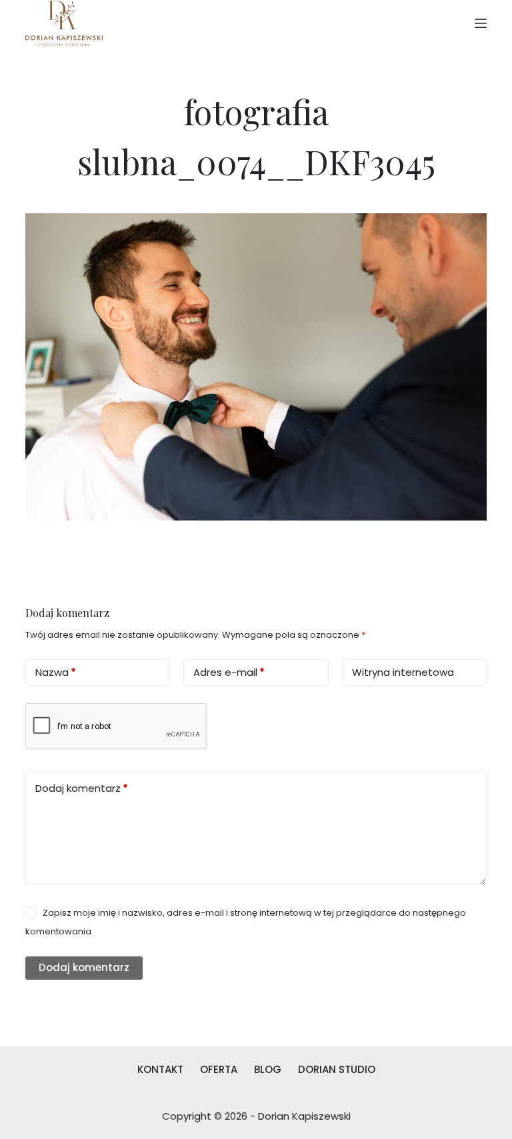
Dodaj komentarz (81, 788)
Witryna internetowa (403, 672)
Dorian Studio (336, 1069)
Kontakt (160, 1069)
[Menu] (481, 23)
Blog (267, 1069)
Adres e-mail (229, 672)
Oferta (218, 1069)
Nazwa (55, 672)
